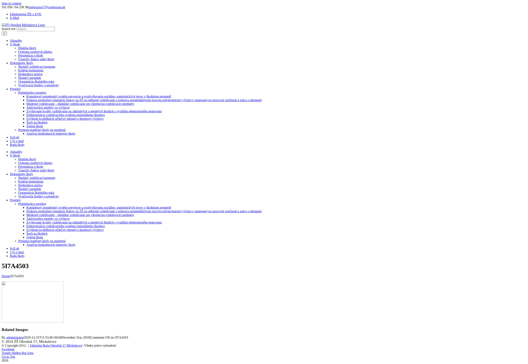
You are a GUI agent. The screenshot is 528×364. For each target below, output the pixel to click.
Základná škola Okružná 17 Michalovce (56, 345)
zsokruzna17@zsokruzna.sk (47, 7)
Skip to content (11, 3)
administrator (14, 337)
